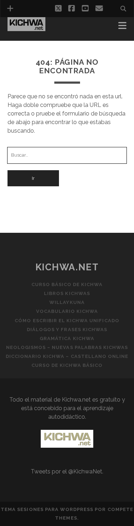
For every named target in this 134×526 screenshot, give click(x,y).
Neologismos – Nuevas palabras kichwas (67, 347)
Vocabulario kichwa (67, 311)
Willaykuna (66, 302)
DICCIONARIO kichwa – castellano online (67, 356)
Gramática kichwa (67, 338)
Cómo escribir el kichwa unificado (67, 320)
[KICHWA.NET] (26, 28)
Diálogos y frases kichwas (67, 329)
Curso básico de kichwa (67, 284)
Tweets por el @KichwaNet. (67, 471)
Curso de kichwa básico (67, 365)
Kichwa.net (67, 267)
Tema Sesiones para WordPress (47, 509)
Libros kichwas (67, 293)
